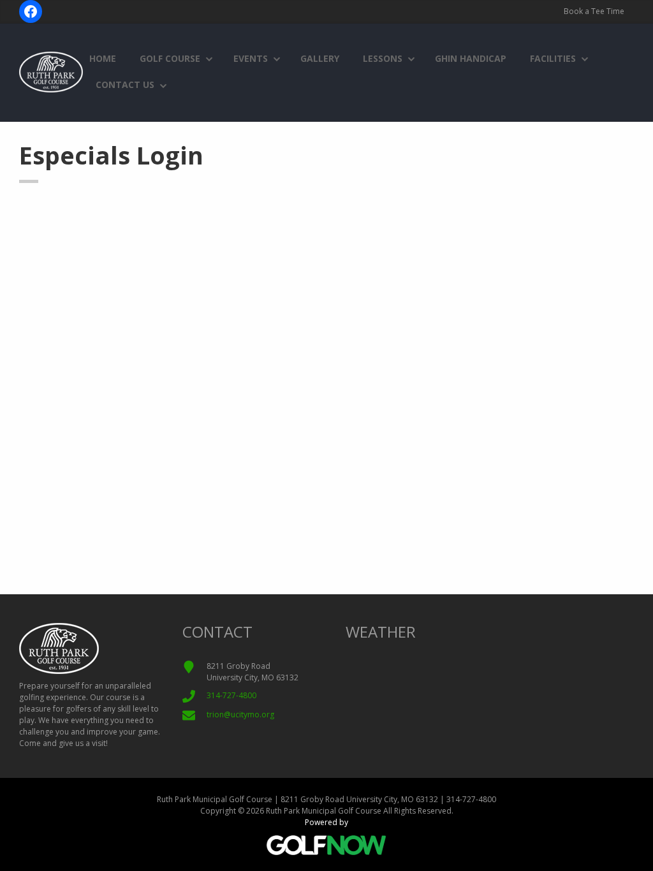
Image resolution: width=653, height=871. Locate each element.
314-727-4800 (231, 695)
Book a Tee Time (594, 11)
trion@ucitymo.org (240, 714)
